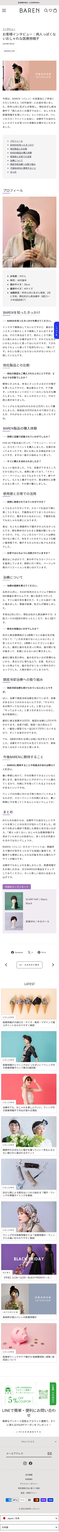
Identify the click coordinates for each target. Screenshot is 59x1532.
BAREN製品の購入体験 (21, 152)
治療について (16, 160)
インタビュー (9, 29)
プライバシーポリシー (29, 1483)
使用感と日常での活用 (20, 156)
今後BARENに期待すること (23, 168)
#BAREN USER (9, 51)
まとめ (13, 171)
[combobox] (29, 1518)
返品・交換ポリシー (29, 1492)
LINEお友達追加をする (28, 1431)
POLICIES (28, 1441)
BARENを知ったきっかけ (22, 144)
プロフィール (16, 140)
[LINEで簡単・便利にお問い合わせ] (28, 1393)
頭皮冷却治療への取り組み (23, 164)
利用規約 (29, 1479)
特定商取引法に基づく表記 (29, 1488)
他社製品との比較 (18, 148)
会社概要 (29, 1474)
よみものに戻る (31, 964)
